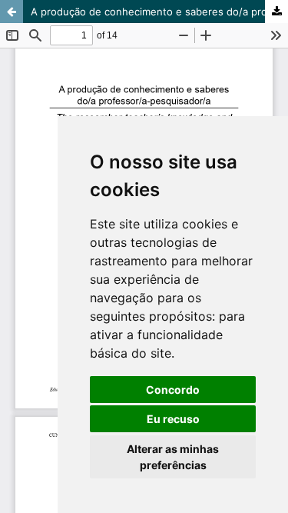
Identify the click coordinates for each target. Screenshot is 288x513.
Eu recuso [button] (173, 418)
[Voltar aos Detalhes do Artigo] (11, 11)
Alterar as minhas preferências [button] (173, 456)
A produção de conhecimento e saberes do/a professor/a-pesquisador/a (159, 11)
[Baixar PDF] (276, 11)
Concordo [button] (173, 389)
